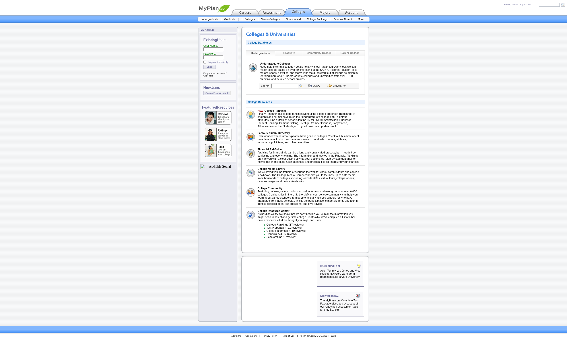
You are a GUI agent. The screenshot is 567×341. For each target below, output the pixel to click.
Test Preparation (276, 227)
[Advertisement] (280, 288)
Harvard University (348, 276)
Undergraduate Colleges (275, 63)
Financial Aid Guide (270, 149)
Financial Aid (274, 234)
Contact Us (251, 336)
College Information (278, 230)
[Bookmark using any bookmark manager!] (218, 168)
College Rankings (275, 110)
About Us (516, 4)
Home (507, 4)
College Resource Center (273, 211)
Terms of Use (288, 336)
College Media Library (271, 168)
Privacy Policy (270, 336)
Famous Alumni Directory (274, 133)
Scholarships (274, 237)
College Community (270, 188)
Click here (208, 76)
